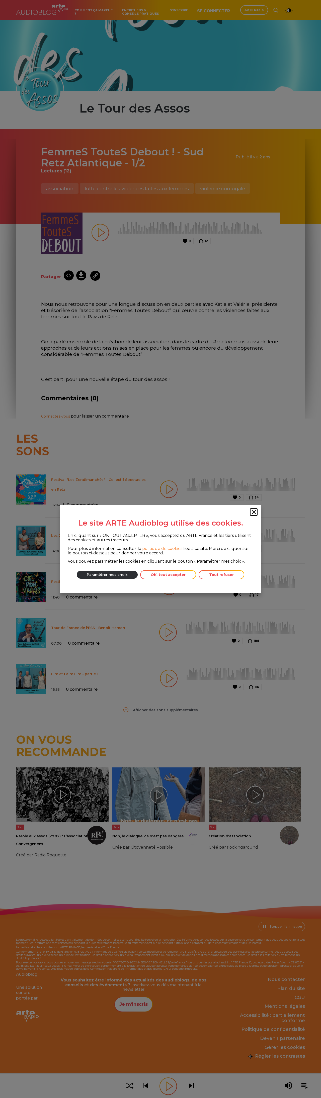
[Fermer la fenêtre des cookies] (253, 512)
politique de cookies (162, 548)
